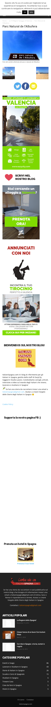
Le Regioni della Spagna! (26, 620)
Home (4, 21)
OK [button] (25, 12)
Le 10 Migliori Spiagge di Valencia (20, 21)
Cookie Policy (7, 404)
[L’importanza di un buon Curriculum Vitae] (8, 635)
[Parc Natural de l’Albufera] (22, 60)
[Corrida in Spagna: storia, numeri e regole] (8, 647)
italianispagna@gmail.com (13, 392)
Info (31, 12)
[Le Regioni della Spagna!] (8, 623)
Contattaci (30, 700)
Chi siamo (20, 700)
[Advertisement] (23, 516)
